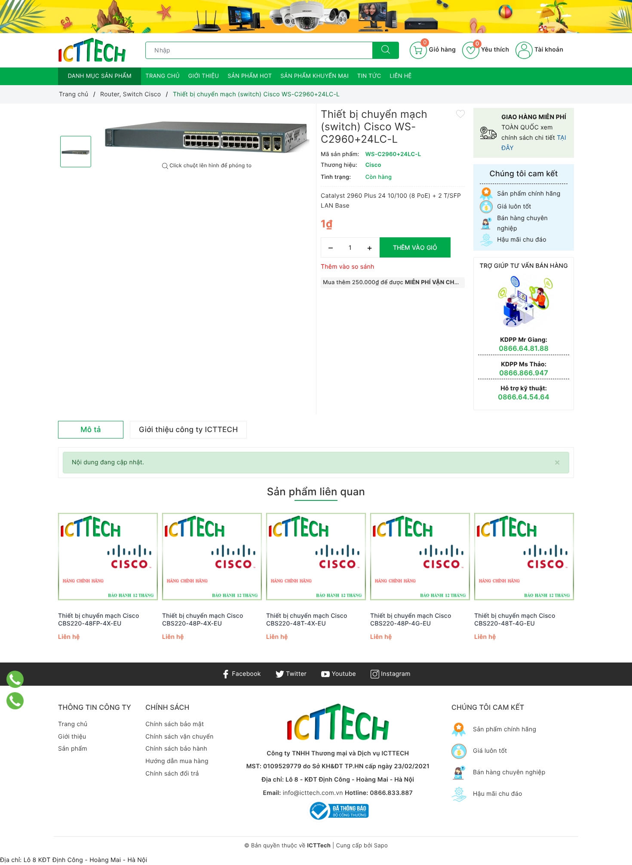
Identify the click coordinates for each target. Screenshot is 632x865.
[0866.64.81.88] (15, 700)
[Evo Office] (316, 16)
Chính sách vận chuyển (179, 736)
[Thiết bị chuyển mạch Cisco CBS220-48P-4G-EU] (420, 557)
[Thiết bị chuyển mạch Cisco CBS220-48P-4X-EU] (212, 557)
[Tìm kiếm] (385, 50)
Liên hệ (401, 76)
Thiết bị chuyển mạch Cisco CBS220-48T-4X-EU (306, 619)
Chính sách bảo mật (174, 724)
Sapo (381, 845)
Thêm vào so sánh (347, 266)
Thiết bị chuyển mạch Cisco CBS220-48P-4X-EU (202, 619)
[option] (207, 133)
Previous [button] (34, 586)
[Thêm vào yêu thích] (460, 113)
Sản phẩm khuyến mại (314, 76)
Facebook (245, 674)
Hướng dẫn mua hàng (176, 761)
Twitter (295, 674)
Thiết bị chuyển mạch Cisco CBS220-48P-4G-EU (410, 619)
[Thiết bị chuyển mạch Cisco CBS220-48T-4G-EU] (524, 557)
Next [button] (597, 586)
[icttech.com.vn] (92, 49)
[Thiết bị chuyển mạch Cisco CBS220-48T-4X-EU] (316, 557)
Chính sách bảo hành (176, 748)
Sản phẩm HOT (249, 76)
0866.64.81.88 (524, 348)
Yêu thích (492, 49)
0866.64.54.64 (523, 397)
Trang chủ (162, 76)
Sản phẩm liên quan (316, 491)
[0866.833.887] (15, 679)
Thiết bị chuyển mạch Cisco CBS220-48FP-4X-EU (98, 619)
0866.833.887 (391, 793)
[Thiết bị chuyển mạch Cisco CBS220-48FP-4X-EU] (108, 557)
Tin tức (369, 76)
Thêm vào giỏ (415, 247)
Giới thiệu (203, 76)
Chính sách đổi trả (172, 773)
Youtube (343, 674)
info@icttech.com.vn (313, 793)
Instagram (394, 674)
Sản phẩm (72, 748)
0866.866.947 (523, 372)
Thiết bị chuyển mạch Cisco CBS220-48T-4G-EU (514, 619)
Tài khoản (548, 49)
